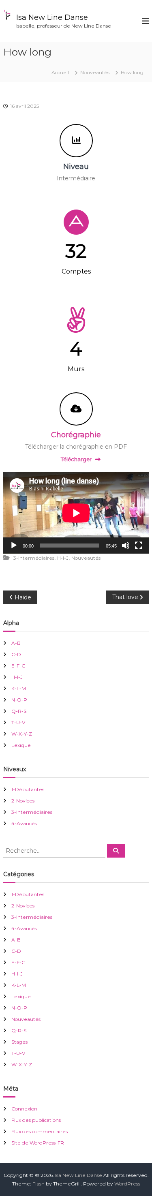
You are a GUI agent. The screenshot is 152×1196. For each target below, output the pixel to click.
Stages (19, 1042)
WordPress (127, 1184)
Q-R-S (18, 711)
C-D (16, 654)
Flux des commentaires (39, 1131)
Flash (38, 1184)
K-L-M (18, 688)
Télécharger (76, 459)
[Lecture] (14, 545)
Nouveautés (94, 72)
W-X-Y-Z (21, 734)
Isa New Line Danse (52, 17)
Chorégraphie (76, 434)
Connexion (24, 1109)
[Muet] (126, 545)
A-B (16, 643)
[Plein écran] (139, 545)
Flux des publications (36, 1120)
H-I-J (63, 558)
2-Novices (22, 801)
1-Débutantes (27, 789)
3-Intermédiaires (33, 558)
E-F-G (18, 666)
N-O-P (19, 700)
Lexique (21, 745)
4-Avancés (24, 823)
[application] (76, 513)
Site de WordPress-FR (37, 1143)
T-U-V (18, 722)
